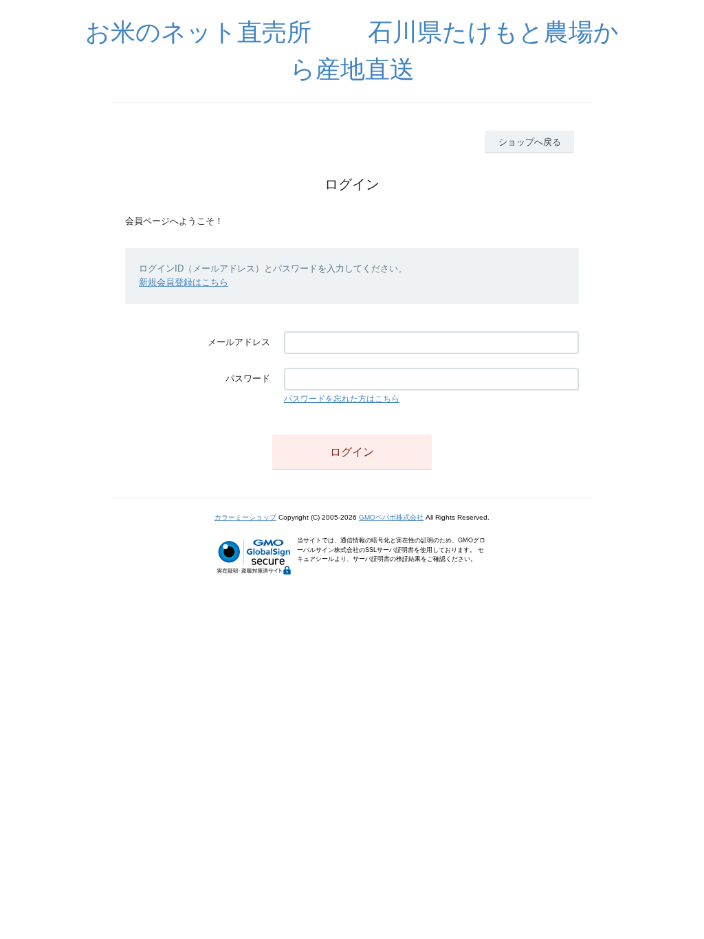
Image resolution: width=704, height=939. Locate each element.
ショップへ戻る (529, 142)
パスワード (248, 378)
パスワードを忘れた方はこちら (341, 399)
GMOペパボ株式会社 (391, 517)
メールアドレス (239, 342)
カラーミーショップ (245, 517)
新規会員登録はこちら (183, 282)
